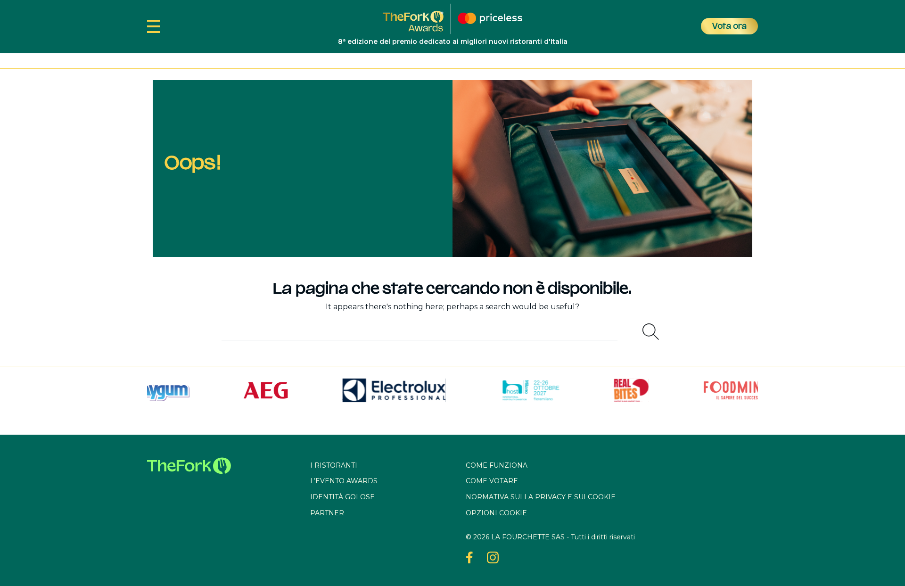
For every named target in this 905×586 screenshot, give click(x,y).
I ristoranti (333, 465)
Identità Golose (342, 497)
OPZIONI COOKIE (496, 513)
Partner (327, 513)
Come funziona (496, 465)
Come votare (492, 481)
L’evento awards (344, 481)
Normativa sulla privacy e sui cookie (541, 497)
